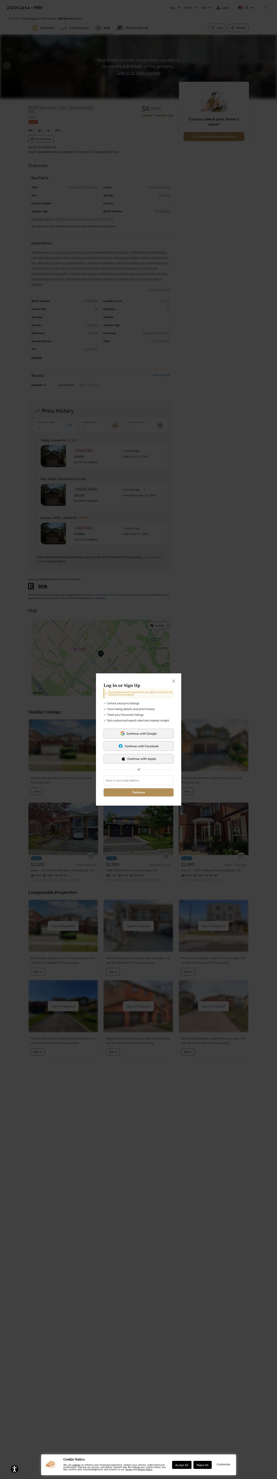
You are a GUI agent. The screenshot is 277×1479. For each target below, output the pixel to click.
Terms (128, 1469)
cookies (76, 1464)
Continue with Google (142, 733)
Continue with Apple (141, 759)
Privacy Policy (145, 1469)
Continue (138, 792)
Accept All (181, 1465)
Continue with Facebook (142, 746)
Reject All (202, 1465)
